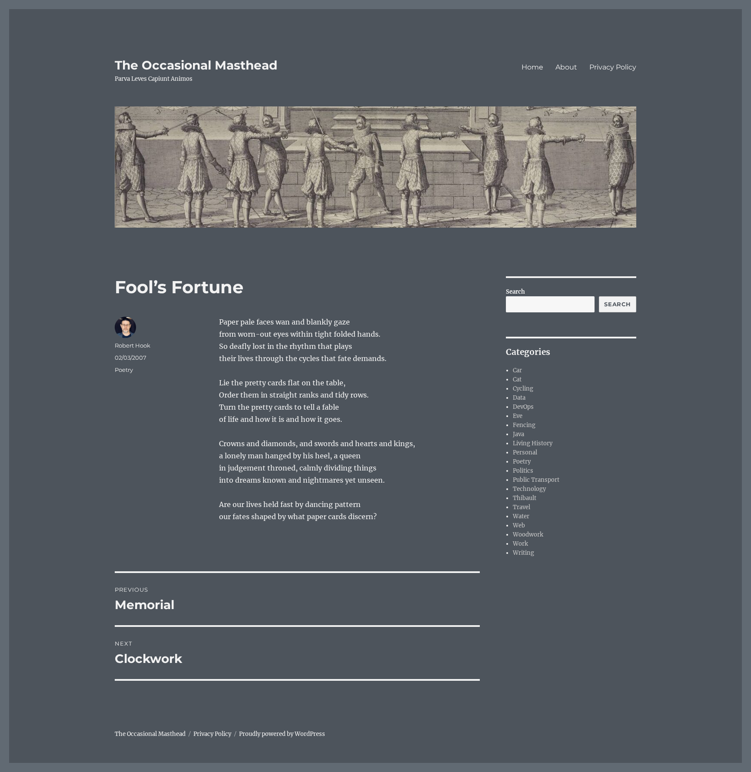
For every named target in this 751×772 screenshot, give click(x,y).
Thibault (524, 498)
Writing (523, 553)
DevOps (523, 407)
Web (519, 525)
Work (520, 543)
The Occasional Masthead (196, 65)
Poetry (124, 369)
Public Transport (536, 480)
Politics (523, 470)
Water (521, 516)
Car (517, 370)
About (566, 67)
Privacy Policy (612, 67)
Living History (532, 443)
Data (519, 397)
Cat (517, 379)
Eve (517, 416)
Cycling (523, 388)
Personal (525, 452)
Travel (521, 507)
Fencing (524, 425)
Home (532, 67)
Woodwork (528, 534)
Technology (529, 489)
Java (518, 434)
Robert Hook (132, 345)
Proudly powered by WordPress (282, 734)
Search (515, 291)
